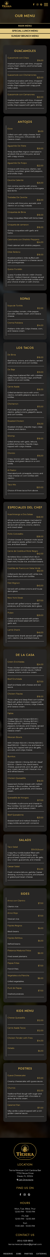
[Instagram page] (37, 4)
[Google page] (41, 4)
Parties (28, 1254)
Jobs (18, 1254)
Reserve (8, 1254)
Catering (41, 1254)
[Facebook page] (34, 4)
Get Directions (25, 1179)
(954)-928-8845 (25, 1240)
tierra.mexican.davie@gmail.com (25, 1244)
